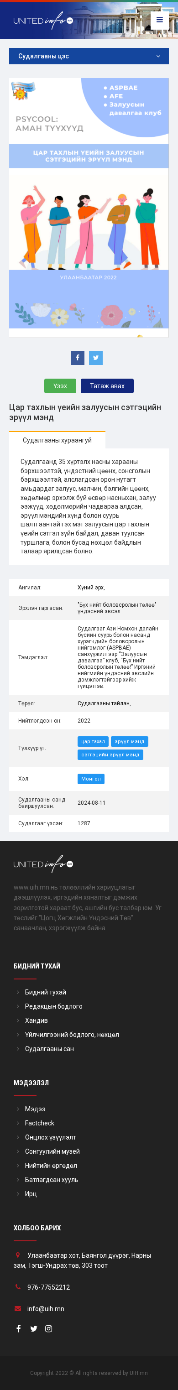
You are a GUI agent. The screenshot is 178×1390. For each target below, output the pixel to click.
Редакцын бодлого (54, 1006)
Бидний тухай (45, 992)
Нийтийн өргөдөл (51, 1165)
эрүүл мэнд (130, 741)
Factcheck (39, 1123)
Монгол (91, 779)
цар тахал (93, 741)
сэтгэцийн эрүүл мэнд (110, 755)
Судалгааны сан (49, 1048)
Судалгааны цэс (43, 56)
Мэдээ (35, 1109)
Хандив (36, 1020)
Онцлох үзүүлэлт (50, 1137)
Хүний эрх (91, 587)
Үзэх (60, 386)
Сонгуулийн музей (52, 1151)
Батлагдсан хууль (52, 1179)
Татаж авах (107, 386)
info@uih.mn (45, 1308)
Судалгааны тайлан (104, 703)
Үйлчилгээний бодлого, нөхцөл (72, 1034)
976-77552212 (48, 1287)
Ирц (31, 1193)
